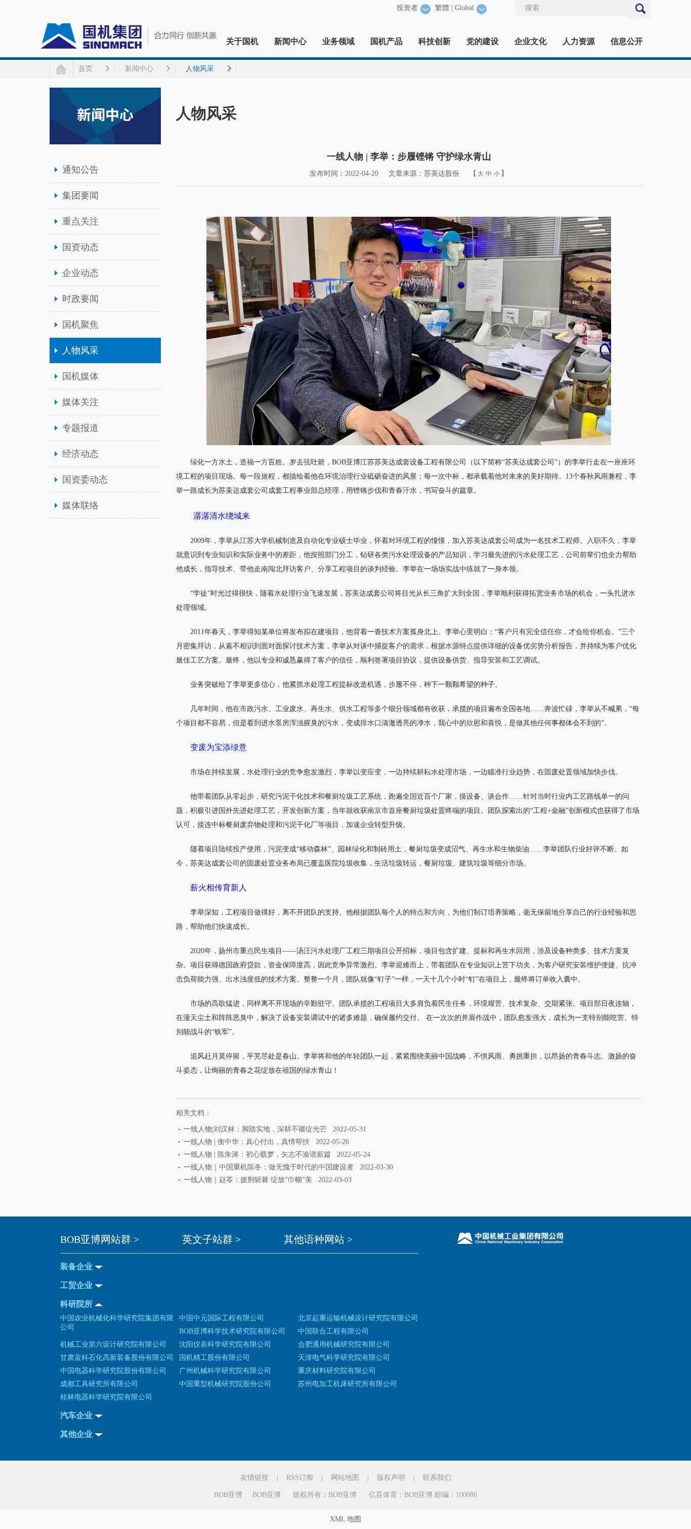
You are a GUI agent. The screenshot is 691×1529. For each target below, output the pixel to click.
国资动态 (80, 247)
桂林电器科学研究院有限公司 (106, 1397)
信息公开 (627, 41)
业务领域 (338, 41)
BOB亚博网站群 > (99, 1239)
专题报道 (80, 428)
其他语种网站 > (318, 1239)
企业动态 (80, 273)
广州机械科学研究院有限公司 (225, 1371)
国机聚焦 (80, 325)
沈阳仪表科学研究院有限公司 (225, 1344)
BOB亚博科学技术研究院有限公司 (232, 1331)
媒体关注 (80, 402)
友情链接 (254, 1477)
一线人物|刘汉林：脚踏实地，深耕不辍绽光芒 (257, 1129)
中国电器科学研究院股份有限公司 (113, 1371)
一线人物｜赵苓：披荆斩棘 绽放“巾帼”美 (250, 1180)
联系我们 (437, 1477)
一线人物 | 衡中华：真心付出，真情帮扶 (249, 1142)
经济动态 (80, 454)
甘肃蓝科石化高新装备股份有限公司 (117, 1357)
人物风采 (200, 68)
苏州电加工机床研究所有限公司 (347, 1384)
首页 (85, 68)
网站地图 (345, 1477)
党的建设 (482, 41)
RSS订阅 (299, 1477)
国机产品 (386, 41)
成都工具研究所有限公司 (99, 1384)
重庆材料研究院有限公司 (337, 1371)
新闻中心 (290, 41)
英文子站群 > (211, 1239)
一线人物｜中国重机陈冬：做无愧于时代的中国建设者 (271, 1167)
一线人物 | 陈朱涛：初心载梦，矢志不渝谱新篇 (259, 1154)
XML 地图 (345, 1519)
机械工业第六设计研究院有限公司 (113, 1344)
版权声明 (391, 1477)
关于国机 (242, 41)
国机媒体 (80, 376)
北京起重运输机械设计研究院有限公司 (358, 1318)
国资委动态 (85, 480)
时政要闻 (80, 299)
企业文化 (530, 41)
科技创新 (434, 41)
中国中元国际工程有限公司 (221, 1318)
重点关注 (80, 221)
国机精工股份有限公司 (214, 1357)
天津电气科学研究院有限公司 (344, 1357)
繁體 (442, 8)
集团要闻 (80, 195)
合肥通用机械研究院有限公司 (344, 1344)
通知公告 (80, 170)
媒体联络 (80, 505)
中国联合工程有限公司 (333, 1331)
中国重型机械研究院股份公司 (225, 1384)
